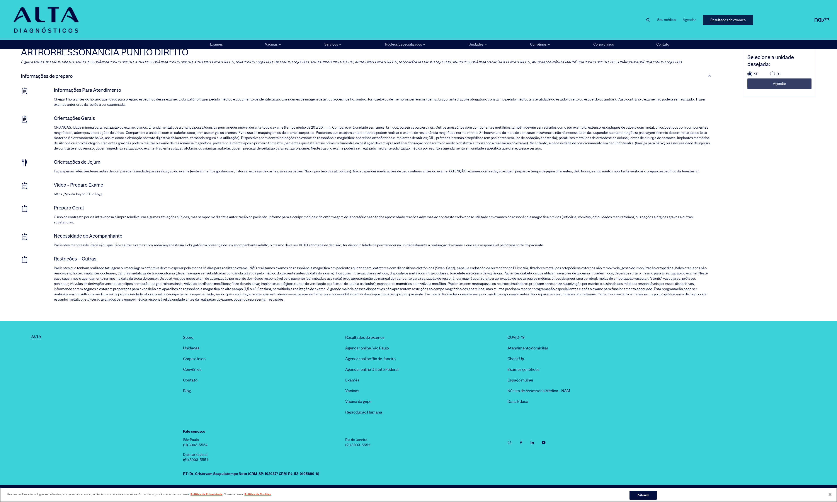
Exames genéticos (523, 369)
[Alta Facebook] (521, 442)
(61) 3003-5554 (195, 460)
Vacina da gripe (358, 401)
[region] (418, 495)
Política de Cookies (258, 494)
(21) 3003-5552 (357, 445)
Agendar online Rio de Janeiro (370, 358)
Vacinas (352, 390)
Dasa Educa (517, 401)
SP (756, 74)
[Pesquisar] (648, 20)
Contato (662, 44)
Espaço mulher (520, 380)
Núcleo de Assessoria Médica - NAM (538, 390)
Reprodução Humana (363, 412)
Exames (216, 44)
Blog (187, 390)
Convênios (192, 369)
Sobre (188, 337)
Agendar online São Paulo (367, 348)
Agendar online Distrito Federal (371, 369)
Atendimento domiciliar (527, 348)
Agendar (689, 19)
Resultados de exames (728, 20)
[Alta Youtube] (543, 442)
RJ (779, 74)
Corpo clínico (603, 44)
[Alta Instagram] (509, 442)
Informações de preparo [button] (47, 76)
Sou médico (666, 19)
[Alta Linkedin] (532, 442)
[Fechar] (830, 494)
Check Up (515, 358)
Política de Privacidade (206, 494)
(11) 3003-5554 (195, 445)
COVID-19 (516, 337)
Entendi (643, 495)
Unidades (191, 348)
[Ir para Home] (46, 19)
